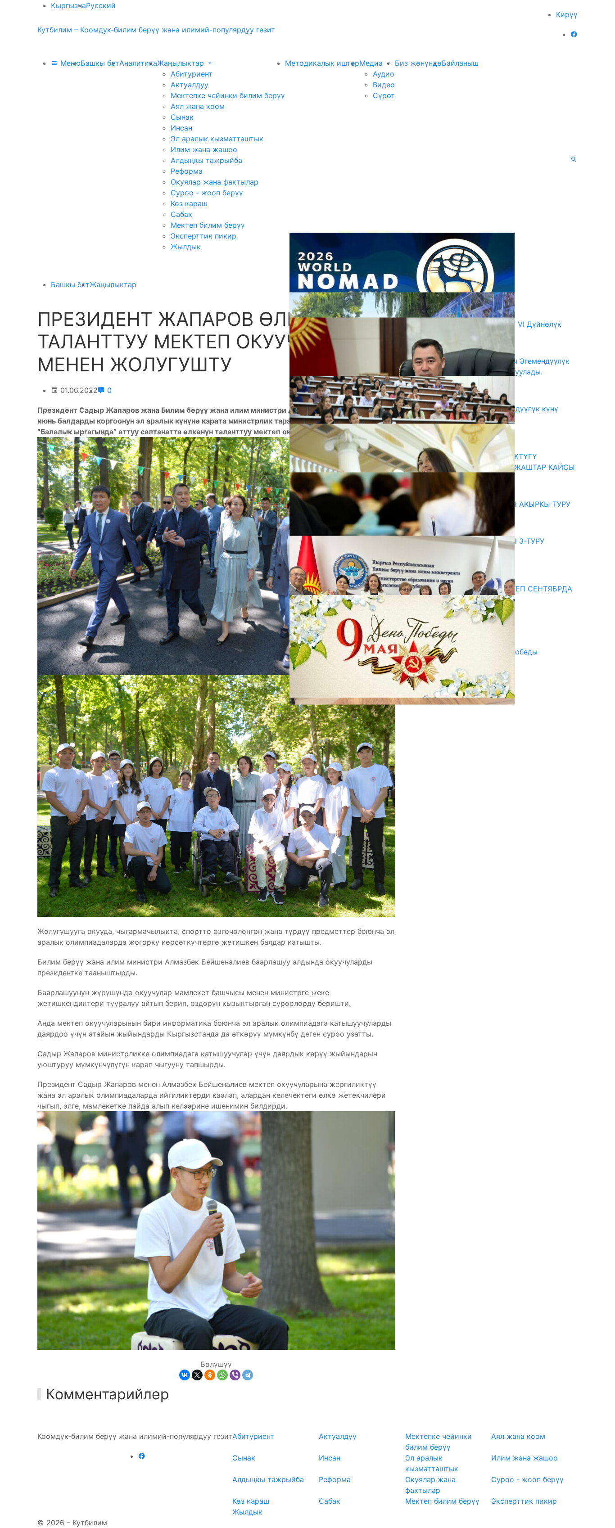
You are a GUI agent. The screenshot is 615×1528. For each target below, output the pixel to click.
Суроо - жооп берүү (207, 192)
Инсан (181, 127)
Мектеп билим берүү (208, 225)
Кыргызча (68, 5)
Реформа (187, 171)
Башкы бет (100, 63)
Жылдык (186, 246)
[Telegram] (247, 1375)
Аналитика (138, 63)
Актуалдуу (189, 84)
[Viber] (235, 1375)
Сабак (181, 214)
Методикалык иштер (322, 63)
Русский (101, 5)
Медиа (372, 63)
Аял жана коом (198, 106)
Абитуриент (192, 73)
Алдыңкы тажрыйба (206, 160)
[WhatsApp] (222, 1375)
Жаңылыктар (181, 63)
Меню (69, 63)
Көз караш (189, 203)
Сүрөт (384, 95)
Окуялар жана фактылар (214, 181)
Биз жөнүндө (418, 63)
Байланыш (460, 63)
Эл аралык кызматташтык (217, 138)
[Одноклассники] (209, 1375)
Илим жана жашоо (204, 149)
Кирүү (567, 14)
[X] (197, 1375)
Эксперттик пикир (203, 235)
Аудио (383, 73)
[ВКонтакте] (184, 1375)
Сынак (182, 117)
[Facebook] (574, 34)
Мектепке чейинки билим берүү (228, 95)
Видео (384, 84)
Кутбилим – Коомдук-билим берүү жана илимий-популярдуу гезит (156, 29)
